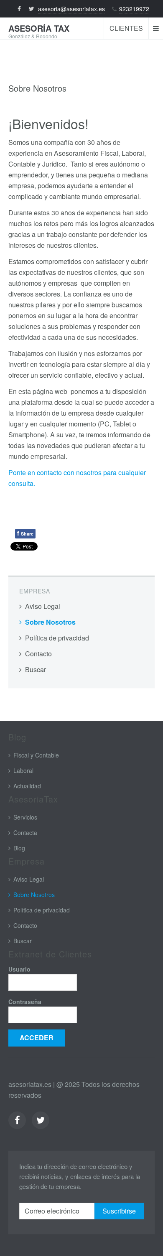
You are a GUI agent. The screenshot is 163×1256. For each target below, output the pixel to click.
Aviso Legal (42, 606)
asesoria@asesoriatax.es (71, 9)
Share (25, 533)
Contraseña (24, 1001)
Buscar (35, 669)
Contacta (25, 832)
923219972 (134, 9)
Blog (19, 848)
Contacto (38, 653)
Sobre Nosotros (50, 622)
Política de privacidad (57, 638)
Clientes (126, 28)
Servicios (25, 817)
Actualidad (27, 786)
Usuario (19, 969)
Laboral (23, 770)
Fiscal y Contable (36, 755)
